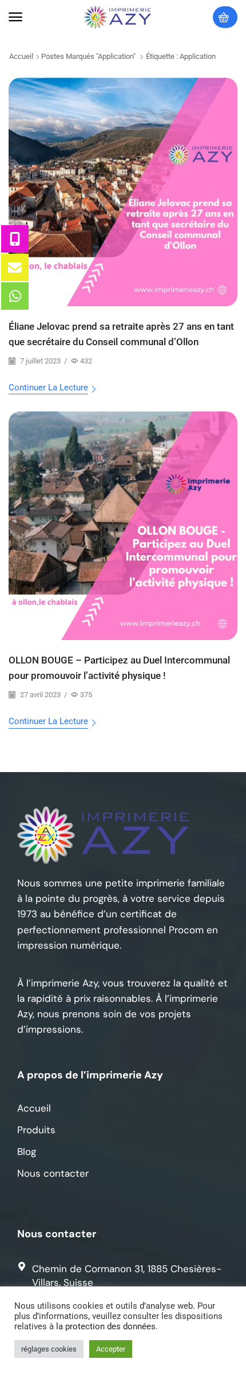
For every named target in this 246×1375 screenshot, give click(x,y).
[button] (15, 17)
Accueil (21, 56)
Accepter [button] (110, 1349)
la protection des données (106, 1326)
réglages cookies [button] (49, 1349)
